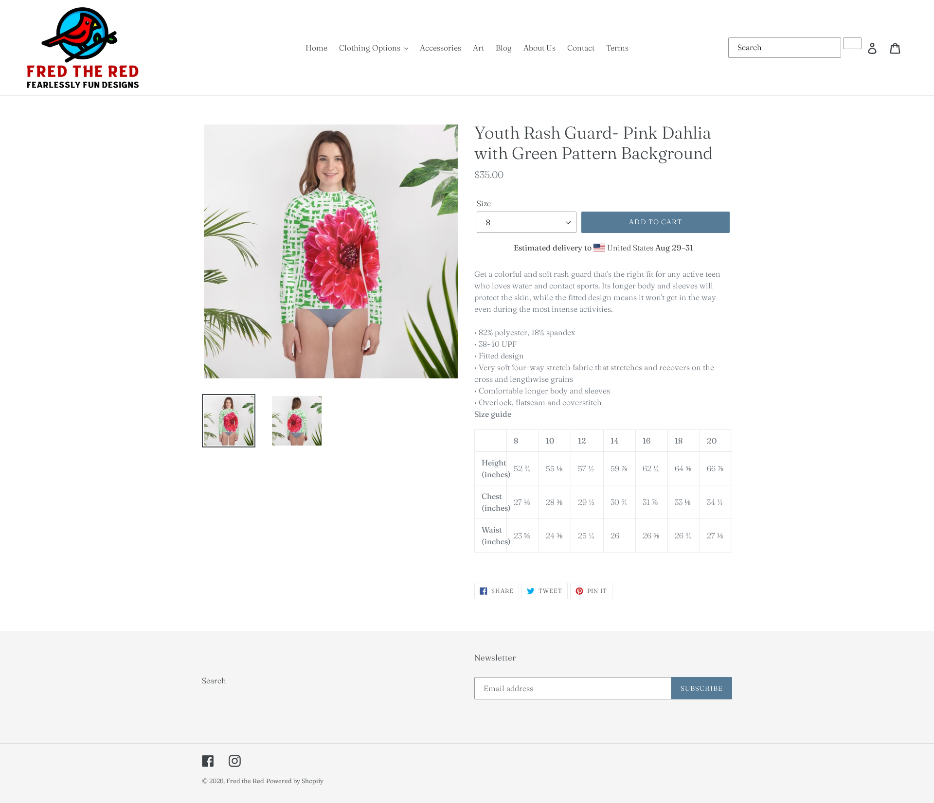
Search (214, 680)
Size (484, 203)
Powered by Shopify (294, 781)
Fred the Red (245, 781)
